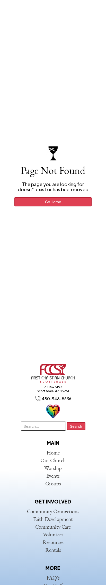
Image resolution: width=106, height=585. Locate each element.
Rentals (53, 550)
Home (53, 453)
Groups (53, 484)
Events (53, 476)
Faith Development (53, 519)
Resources (53, 543)
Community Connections (53, 512)
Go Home (53, 201)
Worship (53, 469)
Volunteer (53, 535)
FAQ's (53, 578)
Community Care (53, 527)
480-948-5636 (56, 398)
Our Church (53, 461)
